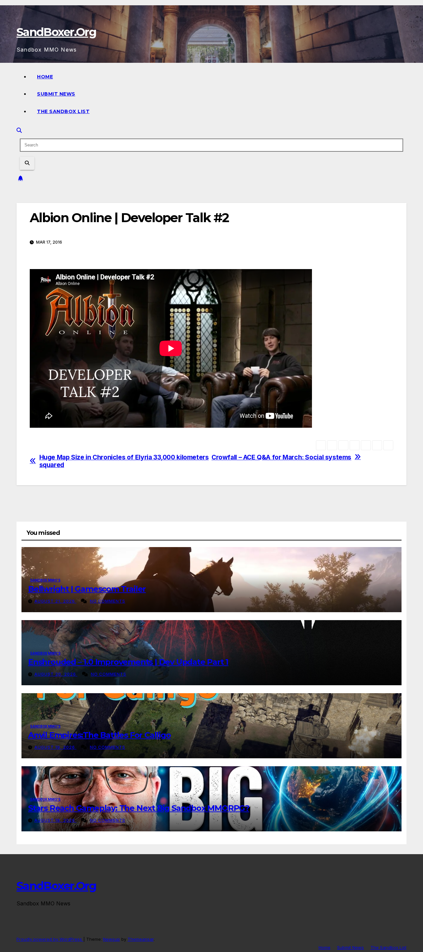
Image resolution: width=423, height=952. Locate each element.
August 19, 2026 (55, 747)
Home (45, 77)
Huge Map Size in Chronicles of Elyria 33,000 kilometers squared (124, 461)
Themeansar (141, 939)
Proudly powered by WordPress (50, 939)
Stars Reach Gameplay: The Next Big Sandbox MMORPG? (138, 808)
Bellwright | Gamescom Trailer (87, 589)
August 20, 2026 (55, 674)
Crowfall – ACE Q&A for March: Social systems (281, 457)
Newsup (111, 939)
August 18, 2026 (55, 820)
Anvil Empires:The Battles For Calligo (99, 735)
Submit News (56, 94)
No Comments (107, 601)
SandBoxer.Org (56, 32)
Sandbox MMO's (45, 580)
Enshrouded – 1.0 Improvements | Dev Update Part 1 (128, 662)
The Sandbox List (63, 111)
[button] (19, 130)
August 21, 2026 (55, 601)
